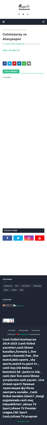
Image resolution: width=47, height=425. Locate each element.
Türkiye (13, 290)
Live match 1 (26, 286)
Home (5, 30)
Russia (6, 290)
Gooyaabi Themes (23, 421)
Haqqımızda (36, 330)
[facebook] (19, 14)
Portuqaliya (37, 286)
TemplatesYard (25, 334)
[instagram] (27, 14)
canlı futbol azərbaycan (15, 44)
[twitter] (23, 14)
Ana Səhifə (11, 330)
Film (16, 286)
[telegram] (7, 244)
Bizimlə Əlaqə (23, 330)
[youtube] (40, 238)
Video (21, 290)
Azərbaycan (8, 286)
